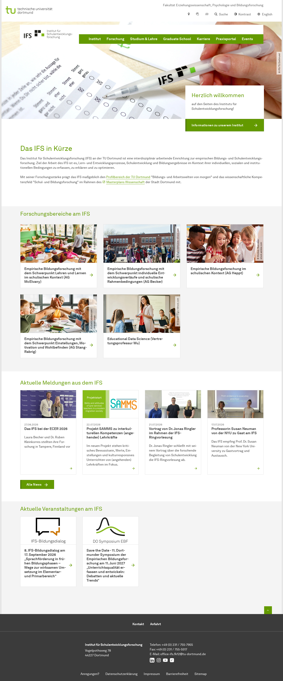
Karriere (203, 39)
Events (247, 39)
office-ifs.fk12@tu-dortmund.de (183, 654)
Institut (95, 39)
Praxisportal (226, 39)
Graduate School (177, 39)
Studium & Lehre (143, 39)
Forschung (115, 39)
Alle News (34, 484)
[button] (224, 125)
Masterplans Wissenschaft (125, 182)
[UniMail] (206, 14)
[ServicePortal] (197, 14)
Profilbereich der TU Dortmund (128, 177)
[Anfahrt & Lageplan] (188, 14)
